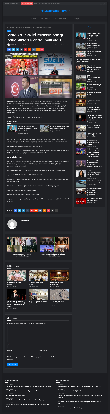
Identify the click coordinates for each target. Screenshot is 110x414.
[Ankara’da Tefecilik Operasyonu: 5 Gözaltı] (81, 110)
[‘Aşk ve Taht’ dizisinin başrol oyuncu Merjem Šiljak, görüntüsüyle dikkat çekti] (81, 68)
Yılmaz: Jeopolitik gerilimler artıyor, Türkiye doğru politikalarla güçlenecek (94, 163)
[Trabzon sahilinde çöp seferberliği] (59, 294)
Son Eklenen (89, 27)
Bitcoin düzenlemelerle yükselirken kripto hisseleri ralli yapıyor (89, 60)
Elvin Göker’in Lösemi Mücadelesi (56, 283)
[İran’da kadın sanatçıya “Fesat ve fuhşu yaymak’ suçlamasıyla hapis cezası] (81, 173)
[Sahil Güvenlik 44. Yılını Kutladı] (38, 275)
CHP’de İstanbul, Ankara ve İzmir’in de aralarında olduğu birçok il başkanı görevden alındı (16, 303)
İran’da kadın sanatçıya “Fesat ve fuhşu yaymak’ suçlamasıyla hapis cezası (94, 173)
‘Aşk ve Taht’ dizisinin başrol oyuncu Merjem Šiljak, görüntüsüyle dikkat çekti (94, 68)
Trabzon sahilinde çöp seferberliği (57, 302)
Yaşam (70, 19)
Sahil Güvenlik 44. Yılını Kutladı (36, 283)
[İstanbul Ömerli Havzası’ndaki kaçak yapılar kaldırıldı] (44, 128)
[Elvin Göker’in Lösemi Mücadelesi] (59, 275)
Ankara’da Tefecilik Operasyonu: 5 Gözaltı (94, 108)
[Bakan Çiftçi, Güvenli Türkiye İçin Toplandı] (38, 294)
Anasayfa (34, 19)
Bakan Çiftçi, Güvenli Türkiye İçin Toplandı (38, 302)
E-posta (10, 350)
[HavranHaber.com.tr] (55, 11)
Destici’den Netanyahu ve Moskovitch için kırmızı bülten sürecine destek (27, 129)
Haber (41, 19)
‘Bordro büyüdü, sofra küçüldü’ (42, 3)
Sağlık (55, 19)
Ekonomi (48, 19)
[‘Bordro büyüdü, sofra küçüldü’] (16, 275)
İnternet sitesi (43, 350)
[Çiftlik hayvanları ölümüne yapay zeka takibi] (81, 78)
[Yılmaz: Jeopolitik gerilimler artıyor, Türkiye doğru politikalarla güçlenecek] (81, 163)
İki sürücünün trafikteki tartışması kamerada (94, 182)
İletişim (77, 19)
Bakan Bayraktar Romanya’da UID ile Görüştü (93, 142)
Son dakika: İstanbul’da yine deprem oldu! (94, 199)
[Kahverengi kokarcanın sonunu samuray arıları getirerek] (81, 86)
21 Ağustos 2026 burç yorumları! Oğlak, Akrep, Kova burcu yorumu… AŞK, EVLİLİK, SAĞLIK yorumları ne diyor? (94, 152)
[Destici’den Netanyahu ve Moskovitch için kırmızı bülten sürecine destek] (12, 128)
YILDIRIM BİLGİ (14, 45)
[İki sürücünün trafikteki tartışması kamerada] (81, 183)
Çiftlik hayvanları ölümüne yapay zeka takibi (93, 77)
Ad (8, 344)
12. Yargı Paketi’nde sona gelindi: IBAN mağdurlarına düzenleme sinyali (94, 191)
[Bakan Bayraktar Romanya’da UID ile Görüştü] (81, 143)
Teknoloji (62, 19)
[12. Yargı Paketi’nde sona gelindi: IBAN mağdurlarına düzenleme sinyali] (81, 191)
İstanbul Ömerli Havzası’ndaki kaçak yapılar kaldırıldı (93, 45)
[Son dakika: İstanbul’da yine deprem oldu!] (81, 201)
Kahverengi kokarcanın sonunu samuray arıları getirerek (94, 86)
